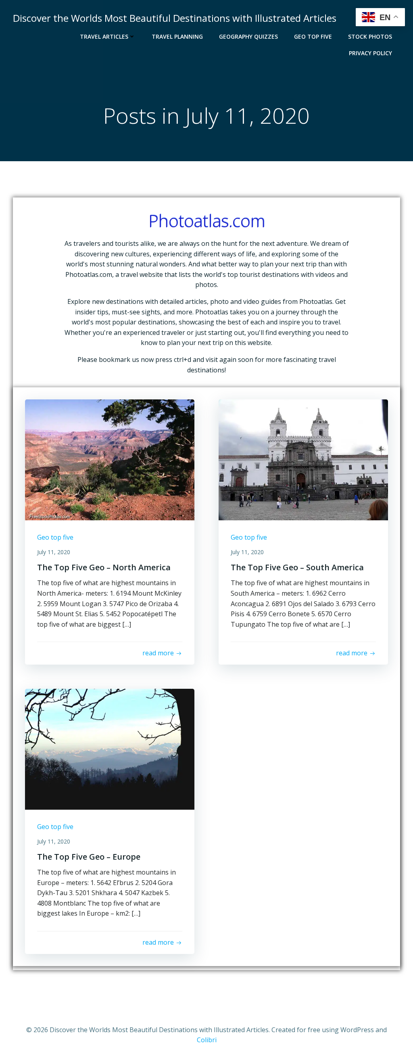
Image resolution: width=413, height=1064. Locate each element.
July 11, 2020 (53, 552)
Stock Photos (370, 36)
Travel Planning (177, 36)
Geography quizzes (248, 36)
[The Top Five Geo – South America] (303, 459)
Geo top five (313, 36)
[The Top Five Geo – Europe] (109, 748)
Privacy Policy (370, 53)
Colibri (207, 1039)
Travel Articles (104, 36)
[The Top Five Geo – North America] (109, 459)
